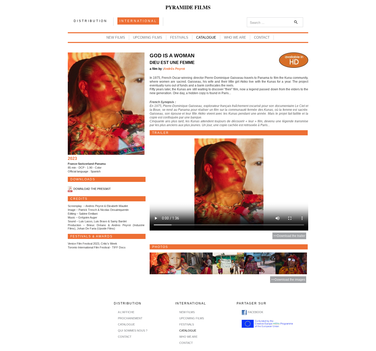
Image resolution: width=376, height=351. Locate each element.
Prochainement (130, 318)
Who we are (235, 37)
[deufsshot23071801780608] (165, 263)
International (138, 21)
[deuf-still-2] (197, 263)
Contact (262, 37)
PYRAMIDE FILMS (188, 7)
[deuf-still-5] (291, 263)
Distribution (90, 21)
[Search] (296, 22)
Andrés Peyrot (174, 69)
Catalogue (206, 37)
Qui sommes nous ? (132, 330)
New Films (115, 37)
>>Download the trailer (289, 236)
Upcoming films (147, 37)
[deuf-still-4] (259, 263)
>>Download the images (288, 279)
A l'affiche (126, 312)
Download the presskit (92, 189)
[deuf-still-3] (228, 263)
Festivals (179, 37)
